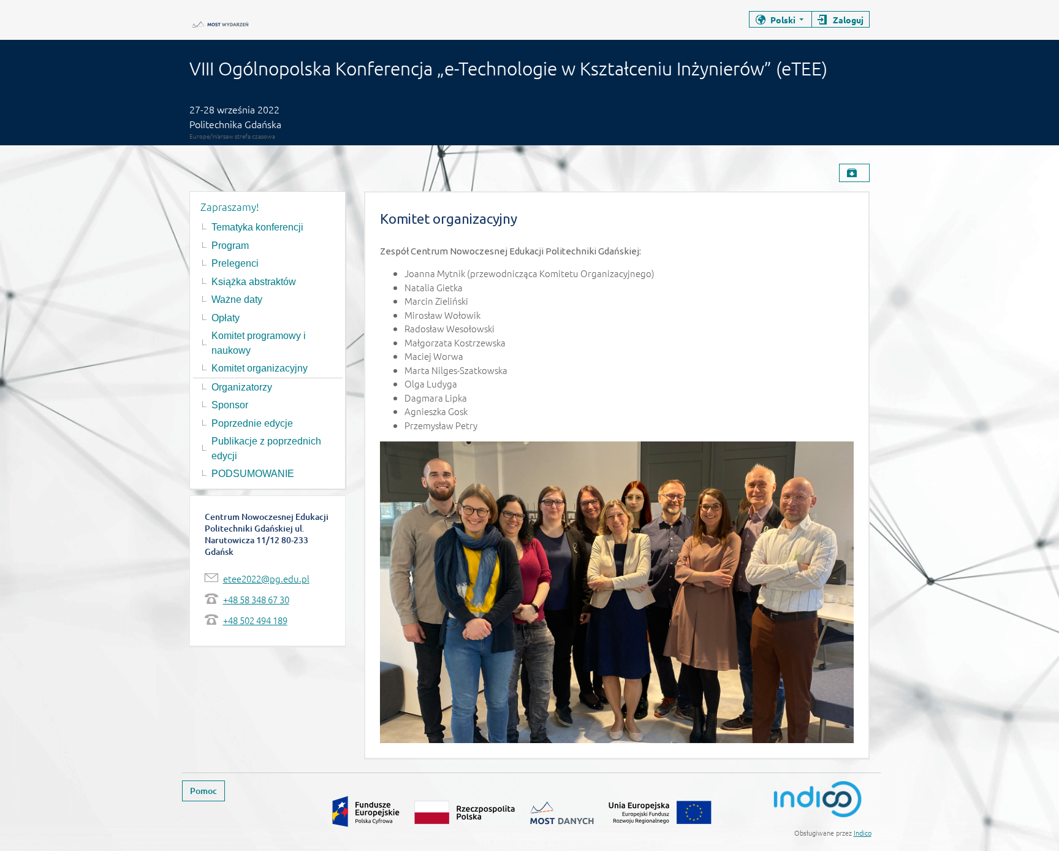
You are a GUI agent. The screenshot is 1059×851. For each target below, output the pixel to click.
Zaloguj (848, 19)
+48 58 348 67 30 (256, 599)
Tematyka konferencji (257, 227)
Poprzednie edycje (252, 423)
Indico (862, 833)
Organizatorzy (241, 387)
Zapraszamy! (229, 206)
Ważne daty (236, 299)
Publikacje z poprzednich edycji (266, 448)
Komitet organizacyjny (259, 368)
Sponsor (229, 405)
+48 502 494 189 (255, 620)
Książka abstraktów (253, 282)
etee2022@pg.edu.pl (266, 578)
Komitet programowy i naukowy (258, 343)
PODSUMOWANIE (252, 473)
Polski (782, 19)
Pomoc (203, 790)
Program (230, 245)
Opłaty (225, 318)
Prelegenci (235, 263)
